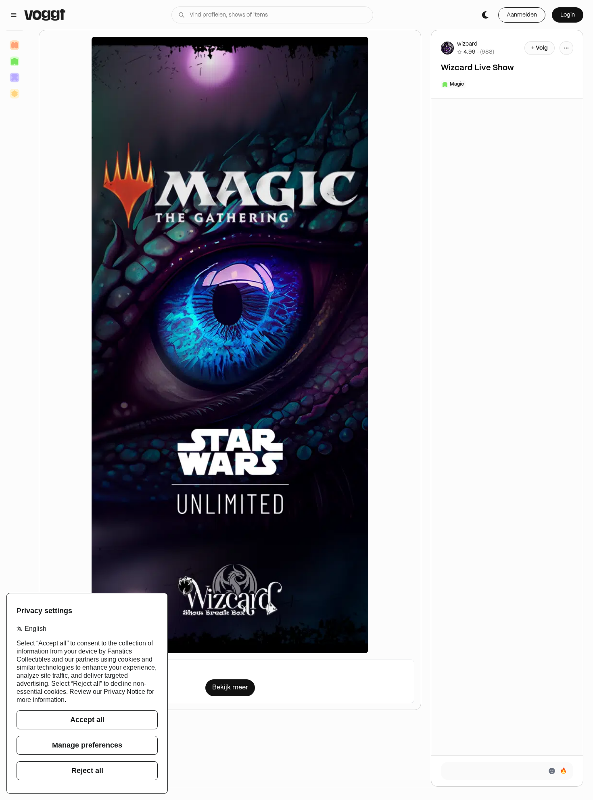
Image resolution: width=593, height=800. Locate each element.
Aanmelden (522, 15)
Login (567, 15)
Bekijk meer (230, 688)
